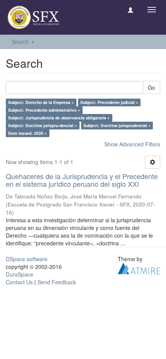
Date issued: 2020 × (27, 133)
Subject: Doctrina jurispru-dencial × (42, 125)
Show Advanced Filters (132, 144)
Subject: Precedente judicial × (109, 102)
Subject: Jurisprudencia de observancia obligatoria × (59, 118)
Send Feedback (56, 282)
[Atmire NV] (139, 267)
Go (151, 87)
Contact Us (19, 282)
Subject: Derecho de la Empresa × (41, 102)
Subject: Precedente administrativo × (44, 110)
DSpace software (26, 259)
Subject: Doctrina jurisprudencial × (117, 125)
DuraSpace (19, 274)
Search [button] (21, 41)
